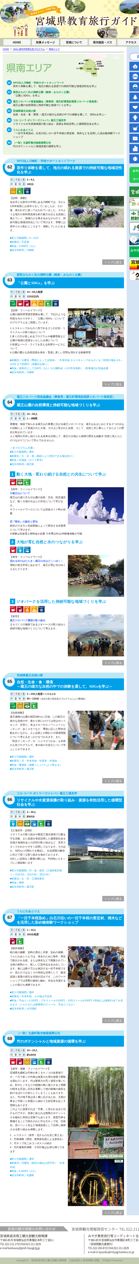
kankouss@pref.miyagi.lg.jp (24, 1248)
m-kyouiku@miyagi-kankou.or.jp (115, 1252)
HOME (17, 42)
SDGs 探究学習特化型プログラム (29, 49)
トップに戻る (113, 262)
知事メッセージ (45, 42)
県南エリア (54, 49)
